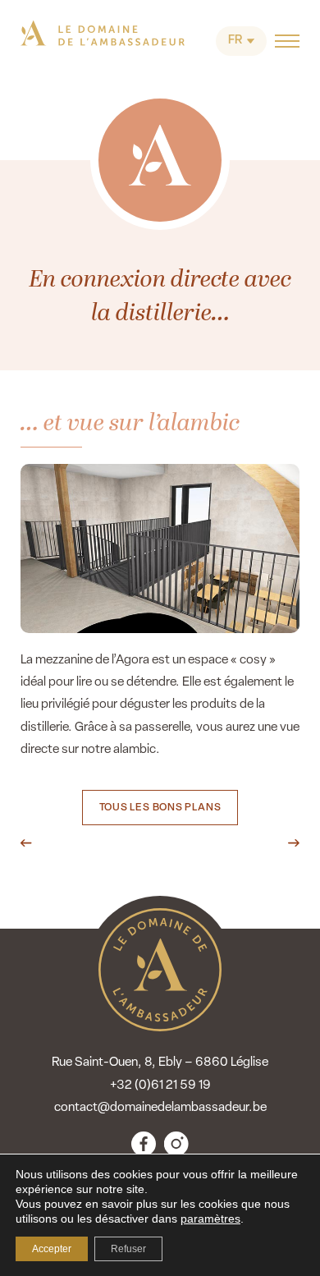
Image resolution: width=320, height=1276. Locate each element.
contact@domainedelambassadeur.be (160, 1107)
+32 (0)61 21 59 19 (160, 1085)
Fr (235, 40)
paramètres (210, 1218)
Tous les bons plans (160, 808)
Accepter (51, 1249)
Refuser (128, 1249)
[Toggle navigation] (287, 41)
